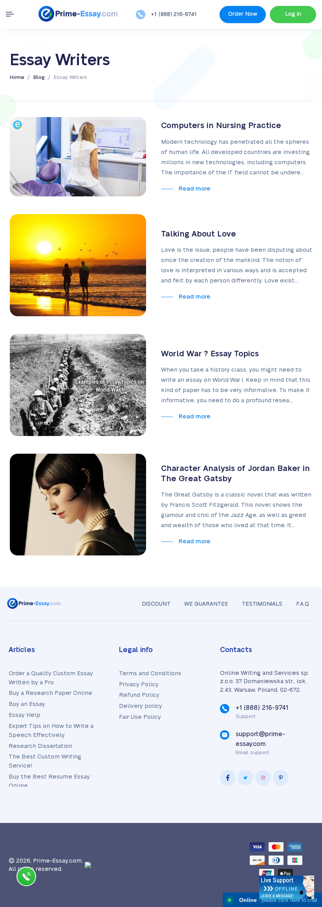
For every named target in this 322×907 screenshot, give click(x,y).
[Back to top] (298, 814)
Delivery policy (140, 706)
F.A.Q (302, 604)
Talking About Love (198, 234)
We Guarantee (206, 604)
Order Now (242, 14)
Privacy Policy (139, 684)
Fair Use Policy (140, 717)
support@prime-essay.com (260, 739)
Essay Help (24, 715)
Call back (26, 878)
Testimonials (262, 604)
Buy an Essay (27, 704)
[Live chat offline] (286, 887)
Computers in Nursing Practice (221, 126)
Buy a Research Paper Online (50, 693)
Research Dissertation (40, 746)
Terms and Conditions (150, 673)
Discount (156, 604)
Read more (194, 189)
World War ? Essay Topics (210, 354)
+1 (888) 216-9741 (174, 14)
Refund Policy (139, 695)
